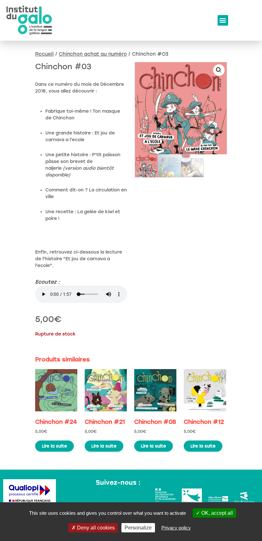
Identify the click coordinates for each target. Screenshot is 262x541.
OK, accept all (216, 513)
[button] (223, 20)
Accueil (44, 54)
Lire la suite (54, 446)
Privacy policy (176, 527)
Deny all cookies (95, 527)
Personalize (138, 527)
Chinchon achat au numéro (93, 54)
